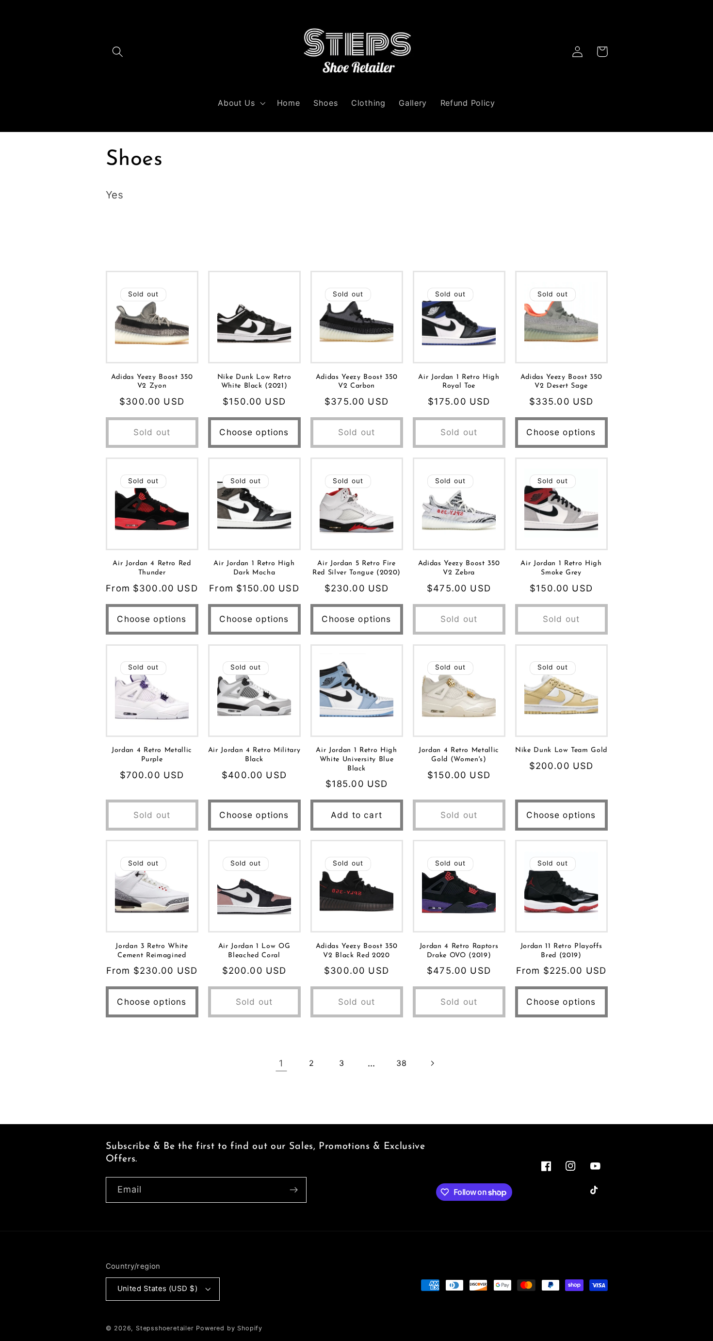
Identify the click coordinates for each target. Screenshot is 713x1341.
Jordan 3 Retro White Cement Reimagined (151, 951)
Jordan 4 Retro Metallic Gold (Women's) (459, 755)
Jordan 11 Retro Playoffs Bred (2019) (561, 951)
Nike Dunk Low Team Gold (561, 750)
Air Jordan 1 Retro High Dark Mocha (253, 568)
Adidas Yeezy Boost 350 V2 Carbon (357, 382)
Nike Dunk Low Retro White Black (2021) (254, 382)
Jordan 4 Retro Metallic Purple (152, 755)
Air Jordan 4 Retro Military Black (254, 755)
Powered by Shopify (229, 1328)
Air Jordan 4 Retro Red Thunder (152, 568)
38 (401, 1063)
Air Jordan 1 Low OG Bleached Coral (254, 951)
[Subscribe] (293, 1190)
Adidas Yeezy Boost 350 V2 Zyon (152, 382)
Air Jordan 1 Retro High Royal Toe (458, 382)
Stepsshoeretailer (165, 1328)
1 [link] (281, 1063)
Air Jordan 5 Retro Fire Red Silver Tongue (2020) (356, 568)
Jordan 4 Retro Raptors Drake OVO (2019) (459, 951)
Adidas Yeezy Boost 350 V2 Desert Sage (561, 382)
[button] (118, 51)
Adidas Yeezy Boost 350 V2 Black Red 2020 (357, 951)
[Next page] (432, 1063)
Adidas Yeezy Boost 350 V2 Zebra (459, 568)
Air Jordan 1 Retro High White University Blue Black (356, 759)
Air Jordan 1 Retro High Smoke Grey (560, 568)
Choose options (254, 432)
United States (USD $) (157, 1288)
